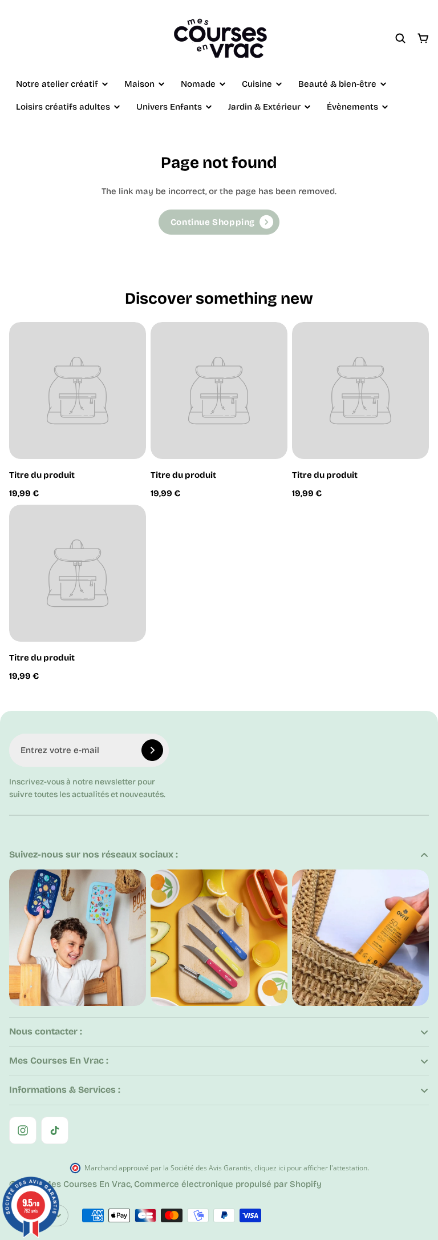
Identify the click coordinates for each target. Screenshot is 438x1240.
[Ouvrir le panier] (423, 38)
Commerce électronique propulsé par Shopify (228, 1184)
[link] (219, 222)
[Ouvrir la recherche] (400, 38)
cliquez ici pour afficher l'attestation (310, 1168)
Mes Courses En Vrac (87, 1184)
